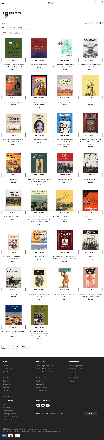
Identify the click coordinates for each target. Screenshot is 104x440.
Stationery (6, 384)
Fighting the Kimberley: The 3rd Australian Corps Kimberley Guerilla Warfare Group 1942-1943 (39, 334)
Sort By (4, 33)
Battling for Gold (90, 102)
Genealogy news (75, 375)
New (4, 393)
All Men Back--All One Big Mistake (13, 102)
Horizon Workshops (40, 429)
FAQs (4, 404)
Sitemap (72, 381)
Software (6, 381)
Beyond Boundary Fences (39, 139)
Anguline (39, 375)
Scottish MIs (40, 384)
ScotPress (39, 381)
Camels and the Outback (65, 179)
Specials (6, 387)
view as (86, 23)
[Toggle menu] (3, 2)
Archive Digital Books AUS (45, 366)
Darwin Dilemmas (39, 256)
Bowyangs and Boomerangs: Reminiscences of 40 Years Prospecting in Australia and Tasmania (64, 142)
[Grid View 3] (97, 23)
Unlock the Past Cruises (77, 378)
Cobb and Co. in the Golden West (13, 217)
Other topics (7, 378)
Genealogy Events (75, 372)
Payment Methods (9, 411)
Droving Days (13, 294)
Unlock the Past (41, 387)
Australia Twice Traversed (64, 102)
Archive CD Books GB (43, 369)
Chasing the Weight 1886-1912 (90, 179)
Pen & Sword (40, 378)
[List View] (91, 23)
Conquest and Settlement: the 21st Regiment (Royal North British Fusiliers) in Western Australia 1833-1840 (39, 219)
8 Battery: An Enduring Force (39, 64)
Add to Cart (14, 60)
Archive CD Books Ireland (44, 372)
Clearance (6, 390)
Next (24, 346)
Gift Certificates (8, 420)
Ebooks (5, 366)
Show (3, 27)
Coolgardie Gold (90, 217)
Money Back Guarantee (11, 417)
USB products (7, 369)
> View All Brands (42, 390)
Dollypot (90, 256)
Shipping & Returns (9, 414)
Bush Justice (13, 179)
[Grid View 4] (100, 23)
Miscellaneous (7, 396)
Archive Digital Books (76, 366)
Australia (6, 372)
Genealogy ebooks (75, 369)
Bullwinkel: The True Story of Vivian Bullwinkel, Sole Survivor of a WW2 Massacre (90, 142)
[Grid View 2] (94, 23)
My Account (7, 407)
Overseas (6, 375)
